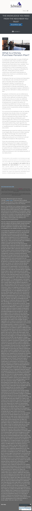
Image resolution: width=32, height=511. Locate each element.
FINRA (19, 188)
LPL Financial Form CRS (7, 186)
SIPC (22, 188)
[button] (25, 11)
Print (5, 38)
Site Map (3, 504)
